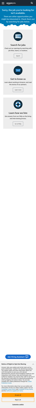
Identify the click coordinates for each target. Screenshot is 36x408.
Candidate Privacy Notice (26, 389)
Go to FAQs (18, 124)
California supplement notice (14, 391)
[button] (3, 3)
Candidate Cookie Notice (8, 389)
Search (18, 56)
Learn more (18, 90)
